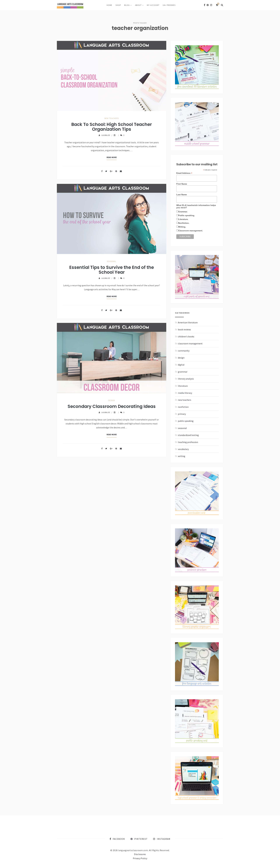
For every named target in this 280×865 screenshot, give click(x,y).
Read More (112, 157)
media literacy (185, 392)
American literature (188, 322)
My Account (153, 5)
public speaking (186, 420)
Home (109, 5)
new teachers (111, 118)
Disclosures (140, 854)
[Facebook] (204, 5)
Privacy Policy (140, 858)
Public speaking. (186, 215)
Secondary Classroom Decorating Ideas (112, 406)
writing (181, 456)
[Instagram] (211, 5)
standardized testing (188, 435)
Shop (118, 5)
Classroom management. (190, 230)
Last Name (181, 194)
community (183, 350)
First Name (181, 184)
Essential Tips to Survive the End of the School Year (111, 269)
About (138, 5)
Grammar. (183, 211)
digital (181, 364)
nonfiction (183, 406)
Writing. (182, 227)
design (111, 400)
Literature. (183, 219)
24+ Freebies (169, 5)
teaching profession (188, 442)
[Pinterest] (207, 5)
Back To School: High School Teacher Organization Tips (111, 126)
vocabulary (183, 449)
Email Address (184, 173)
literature (183, 385)
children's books (186, 336)
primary (182, 413)
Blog (127, 5)
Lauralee (105, 135)
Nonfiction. (183, 223)
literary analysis (186, 378)
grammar (182, 371)
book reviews (184, 329)
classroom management (190, 343)
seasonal (111, 261)
